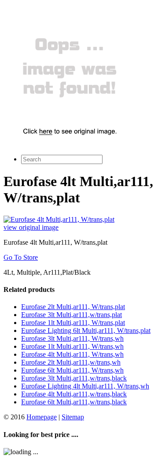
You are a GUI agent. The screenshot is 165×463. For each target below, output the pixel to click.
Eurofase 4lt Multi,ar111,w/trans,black (74, 394)
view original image (31, 227)
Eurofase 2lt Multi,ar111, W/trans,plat (73, 306)
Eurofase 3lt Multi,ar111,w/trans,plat (71, 314)
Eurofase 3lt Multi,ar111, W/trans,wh (72, 338)
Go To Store (21, 257)
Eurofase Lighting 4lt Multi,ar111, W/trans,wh (85, 386)
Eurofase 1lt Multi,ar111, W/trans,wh (72, 346)
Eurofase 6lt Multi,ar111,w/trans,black (74, 402)
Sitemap (73, 417)
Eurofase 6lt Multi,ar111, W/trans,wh (72, 370)
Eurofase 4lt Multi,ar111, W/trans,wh (72, 354)
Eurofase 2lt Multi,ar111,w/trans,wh (71, 362)
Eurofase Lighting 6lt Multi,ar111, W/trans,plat (85, 330)
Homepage (41, 417)
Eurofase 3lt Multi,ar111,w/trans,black (74, 378)
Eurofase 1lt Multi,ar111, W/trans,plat (73, 322)
